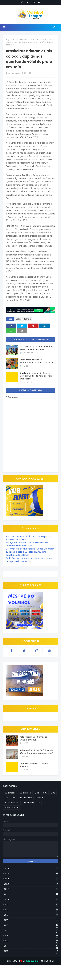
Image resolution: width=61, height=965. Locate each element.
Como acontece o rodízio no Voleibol (34, 765)
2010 (31, 951)
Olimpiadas (28, 802)
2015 (31, 925)
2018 (31, 909)
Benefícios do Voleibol (17, 554)
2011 (31, 945)
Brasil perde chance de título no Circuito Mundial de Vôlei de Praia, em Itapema (36, 376)
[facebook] (22, 2)
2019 (31, 904)
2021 (31, 894)
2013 (31, 935)
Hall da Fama (26, 797)
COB (53, 793)
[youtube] (49, 651)
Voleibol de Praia (27, 39)
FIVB (14, 797)
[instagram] (34, 2)
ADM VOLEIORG (14, 73)
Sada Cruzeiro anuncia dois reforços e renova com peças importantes (29, 560)
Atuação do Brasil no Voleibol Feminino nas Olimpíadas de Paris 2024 (28, 544)
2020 (30, 899)
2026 (30, 868)
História (39, 797)
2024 (30, 878)
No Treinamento (12, 802)
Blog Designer (32, 961)
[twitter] (28, 2)
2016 (31, 920)
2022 (30, 889)
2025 (31, 873)
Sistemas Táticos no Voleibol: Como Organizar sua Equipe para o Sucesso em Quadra (30, 550)
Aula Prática (10, 793)
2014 (31, 930)
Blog (37, 793)
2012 (31, 940)
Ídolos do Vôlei (11, 807)
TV (39, 802)
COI (6, 797)
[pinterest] (39, 2)
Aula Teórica (25, 793)
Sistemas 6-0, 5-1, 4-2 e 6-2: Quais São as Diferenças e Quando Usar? (36, 752)
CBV (45, 793)
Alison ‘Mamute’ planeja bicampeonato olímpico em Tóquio (37, 361)
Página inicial (12, 39)
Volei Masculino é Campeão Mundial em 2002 (33, 738)
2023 (31, 883)
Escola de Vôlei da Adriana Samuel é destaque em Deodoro (36, 348)
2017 (31, 914)
